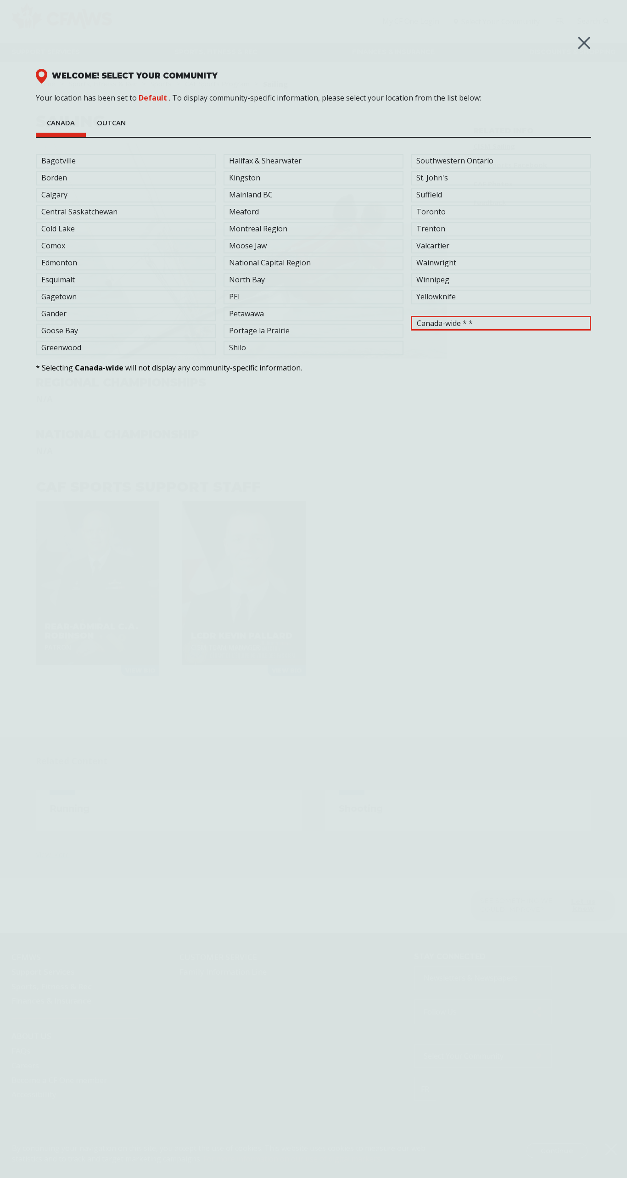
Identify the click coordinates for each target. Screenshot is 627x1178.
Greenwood (61, 347)
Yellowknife (436, 297)
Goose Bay (59, 330)
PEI (234, 297)
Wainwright (436, 263)
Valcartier (432, 246)
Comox (53, 246)
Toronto (431, 212)
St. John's (432, 178)
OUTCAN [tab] (111, 122)
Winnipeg (432, 280)
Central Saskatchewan (79, 212)
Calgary (54, 195)
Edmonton (59, 263)
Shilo (237, 347)
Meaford (244, 212)
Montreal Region (258, 229)
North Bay (247, 280)
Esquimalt (58, 280)
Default (153, 98)
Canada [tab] (61, 122)
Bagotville (58, 161)
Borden (54, 178)
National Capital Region (270, 263)
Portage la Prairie (259, 330)
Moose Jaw (248, 246)
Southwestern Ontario (454, 161)
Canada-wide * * (445, 323)
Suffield (429, 195)
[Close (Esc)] (584, 43)
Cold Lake (58, 229)
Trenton (430, 229)
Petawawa (246, 314)
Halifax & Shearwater (265, 161)
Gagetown (59, 297)
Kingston (244, 178)
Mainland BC (251, 195)
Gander (54, 314)
